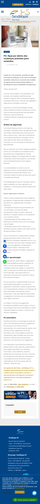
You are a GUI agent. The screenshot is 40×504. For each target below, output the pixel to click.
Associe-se (17, 5)
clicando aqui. (20, 488)
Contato (28, 5)
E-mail (20, 412)
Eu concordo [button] (19, 492)
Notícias (6, 51)
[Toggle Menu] (2, 2)
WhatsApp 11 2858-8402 (15, 387)
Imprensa (35, 5)
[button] (25, 500)
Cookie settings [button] (8, 492)
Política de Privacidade (20, 485)
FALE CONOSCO (23, 384)
